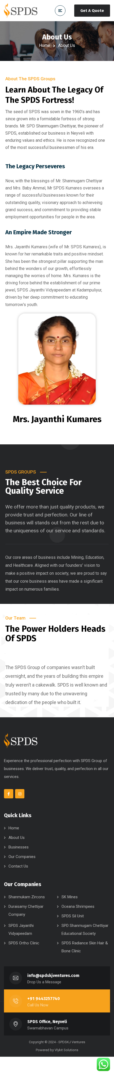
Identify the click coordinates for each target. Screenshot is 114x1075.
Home (44, 45)
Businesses (18, 847)
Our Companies (22, 856)
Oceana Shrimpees (78, 906)
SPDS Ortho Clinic (23, 943)
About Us (16, 837)
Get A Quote (92, 10)
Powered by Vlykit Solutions (57, 1050)
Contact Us (18, 866)
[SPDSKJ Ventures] (20, 10)
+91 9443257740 (43, 998)
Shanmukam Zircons (26, 897)
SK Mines (70, 897)
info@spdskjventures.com (53, 975)
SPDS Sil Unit (73, 916)
